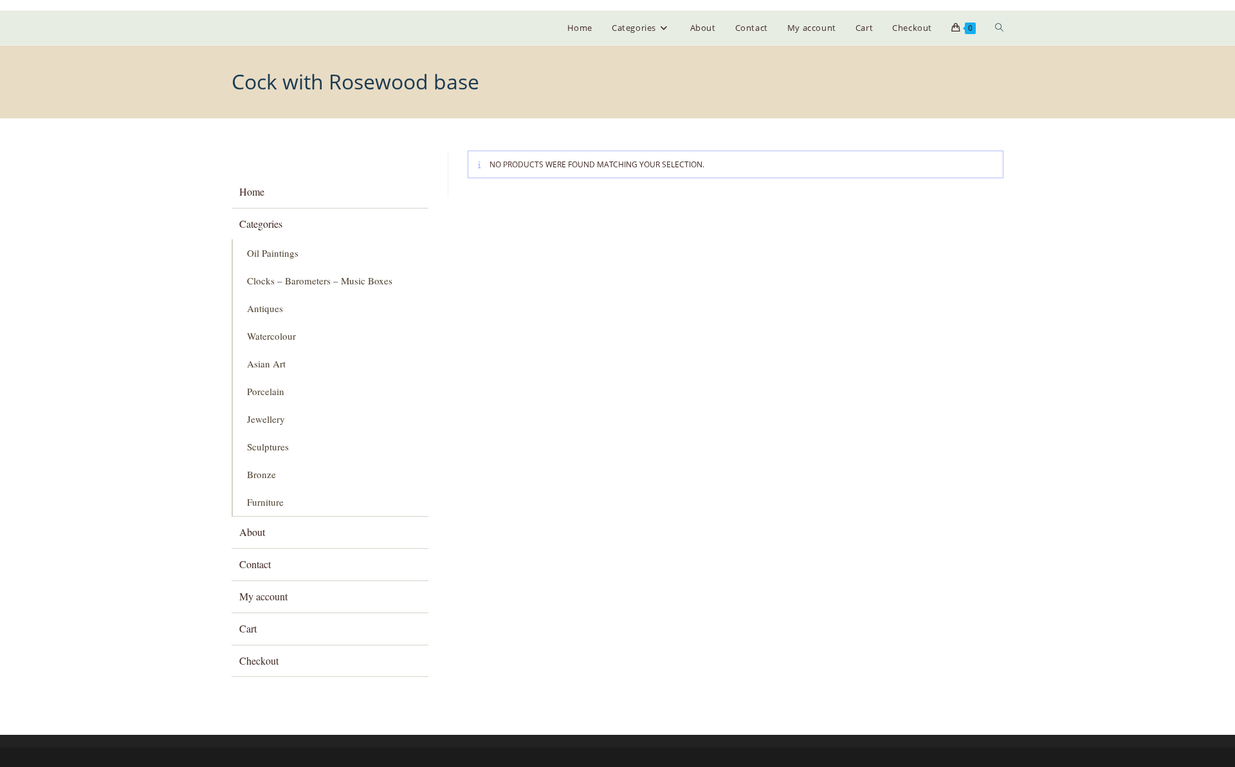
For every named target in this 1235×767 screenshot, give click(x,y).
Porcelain (265, 391)
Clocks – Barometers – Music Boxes (319, 280)
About (252, 532)
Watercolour (271, 335)
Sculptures (268, 446)
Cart (248, 628)
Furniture (265, 501)
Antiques (265, 308)
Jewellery (266, 418)
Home (251, 191)
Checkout (259, 660)
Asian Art (266, 363)
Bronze (261, 474)
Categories (260, 223)
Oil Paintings (272, 252)
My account (263, 596)
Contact (255, 564)
